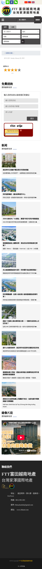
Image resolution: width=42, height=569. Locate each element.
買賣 (5, 27)
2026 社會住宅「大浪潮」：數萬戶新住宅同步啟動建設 (21, 219)
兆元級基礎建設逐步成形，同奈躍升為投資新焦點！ (20, 270)
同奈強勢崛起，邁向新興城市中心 (14, 194)
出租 (12, 27)
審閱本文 (6, 66)
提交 (32, 119)
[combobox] (30, 32)
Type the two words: (13, 131)
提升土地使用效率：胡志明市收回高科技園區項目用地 (21, 348)
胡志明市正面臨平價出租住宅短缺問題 (15, 170)
